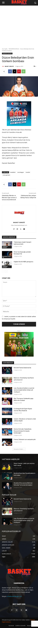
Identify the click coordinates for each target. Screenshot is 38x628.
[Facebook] (10, 71)
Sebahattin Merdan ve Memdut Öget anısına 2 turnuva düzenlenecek (9, 198)
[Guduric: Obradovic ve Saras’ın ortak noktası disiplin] (7, 421)
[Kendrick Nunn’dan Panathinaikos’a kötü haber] (7, 476)
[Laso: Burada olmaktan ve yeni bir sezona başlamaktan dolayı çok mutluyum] (7, 390)
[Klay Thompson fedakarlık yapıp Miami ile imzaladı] (7, 401)
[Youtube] (24, 228)
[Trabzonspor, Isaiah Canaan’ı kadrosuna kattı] (7, 244)
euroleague (20, 172)
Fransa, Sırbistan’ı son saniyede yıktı (25, 439)
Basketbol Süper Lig (7, 257)
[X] (14, 71)
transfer (28, 172)
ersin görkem (6, 175)
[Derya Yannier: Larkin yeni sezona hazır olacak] (7, 466)
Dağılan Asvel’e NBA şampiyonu (23, 261)
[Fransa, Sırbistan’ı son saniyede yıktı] (7, 442)
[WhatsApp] (23, 71)
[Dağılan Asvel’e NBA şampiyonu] (7, 264)
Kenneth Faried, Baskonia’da (22, 367)
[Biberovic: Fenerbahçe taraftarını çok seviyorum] (7, 380)
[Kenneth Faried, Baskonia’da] (7, 370)
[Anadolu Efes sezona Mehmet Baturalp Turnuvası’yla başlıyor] (7, 485)
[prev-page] (3, 271)
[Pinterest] (19, 71)
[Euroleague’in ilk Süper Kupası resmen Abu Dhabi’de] (7, 411)
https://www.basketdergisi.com (19, 225)
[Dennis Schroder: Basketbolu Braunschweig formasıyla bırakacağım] (7, 431)
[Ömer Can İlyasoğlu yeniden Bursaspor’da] (7, 254)
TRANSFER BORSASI (14, 49)
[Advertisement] (19, 25)
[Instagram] (17, 228)
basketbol (12, 172)
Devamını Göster (18, 449)
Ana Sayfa (4, 49)
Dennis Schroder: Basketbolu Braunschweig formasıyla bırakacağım (22, 431)
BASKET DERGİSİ (9, 66)
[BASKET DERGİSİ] (3, 66)
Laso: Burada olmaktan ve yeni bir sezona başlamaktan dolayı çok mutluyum (24, 390)
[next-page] (6, 271)
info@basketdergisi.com (14, 596)
